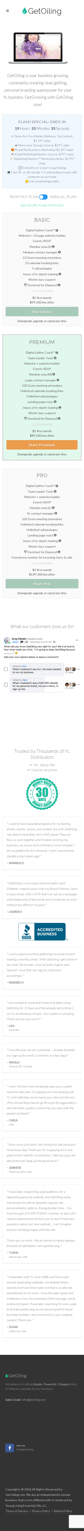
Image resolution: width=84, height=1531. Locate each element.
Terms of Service (16, 1511)
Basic (42, 220)
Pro (42, 475)
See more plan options (42, 205)
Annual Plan (63, 197)
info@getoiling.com (34, 1399)
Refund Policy (63, 1511)
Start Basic (42, 311)
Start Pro (42, 584)
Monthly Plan (24, 197)
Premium (42, 342)
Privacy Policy (41, 1511)
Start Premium (42, 445)
